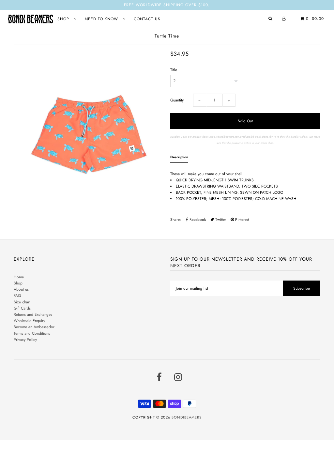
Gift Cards (22, 308)
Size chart (22, 302)
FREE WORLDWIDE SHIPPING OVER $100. (167, 5)
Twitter (220, 219)
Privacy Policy (25, 340)
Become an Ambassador (34, 327)
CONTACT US (147, 19)
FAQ (17, 295)
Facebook (197, 219)
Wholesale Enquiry (29, 321)
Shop (18, 283)
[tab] (179, 158)
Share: (175, 219)
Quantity (177, 100)
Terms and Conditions (32, 333)
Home (19, 277)
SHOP (64, 19)
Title (173, 70)
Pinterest (241, 219)
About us (21, 289)
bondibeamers (187, 417)
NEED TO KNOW (102, 19)
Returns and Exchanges (33, 314)
